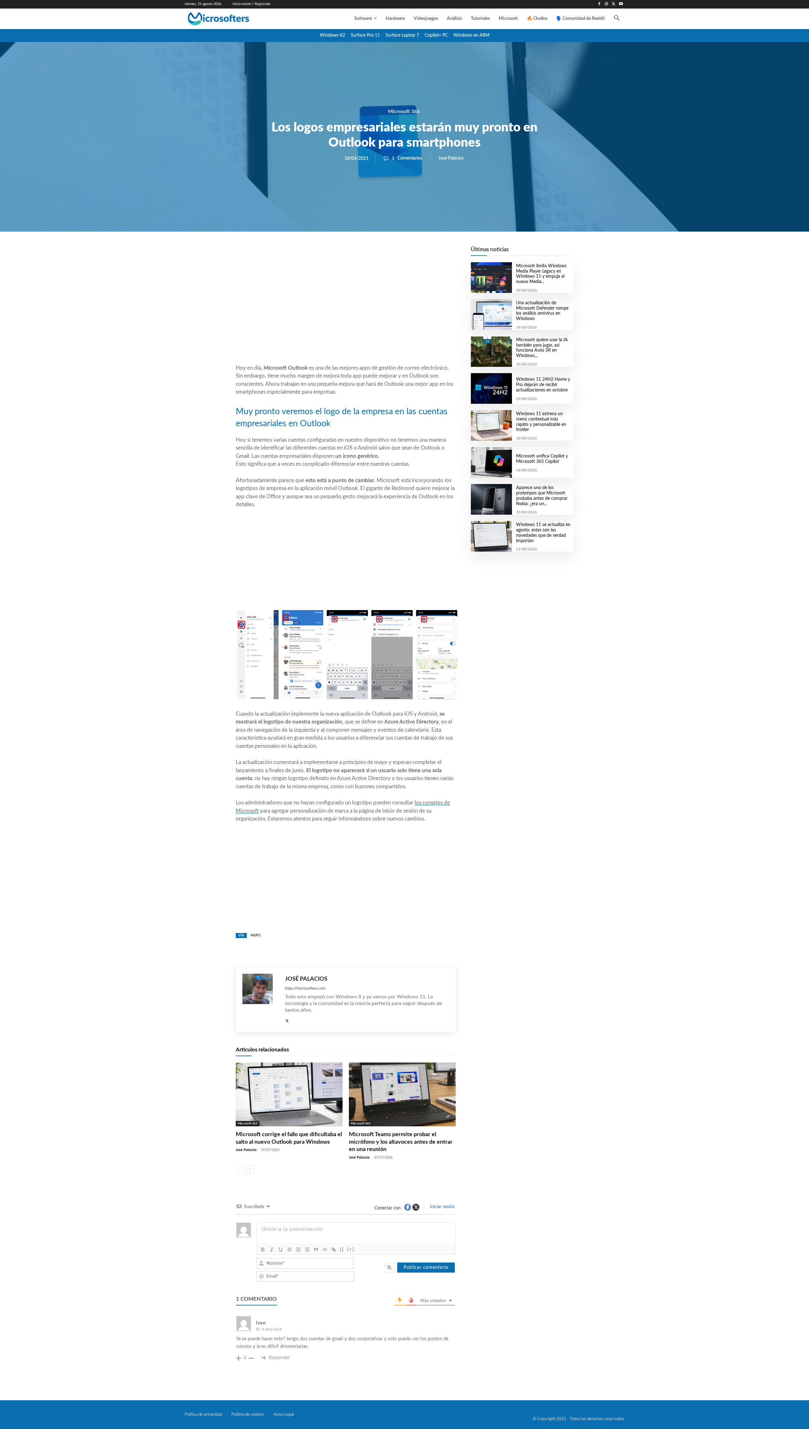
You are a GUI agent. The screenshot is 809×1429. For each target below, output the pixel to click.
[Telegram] (396, 253)
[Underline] (280, 1249)
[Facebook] (599, 4)
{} (342, 1249)
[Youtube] (620, 4)
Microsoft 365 (404, 111)
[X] (613, 4)
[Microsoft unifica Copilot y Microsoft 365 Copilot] (491, 462)
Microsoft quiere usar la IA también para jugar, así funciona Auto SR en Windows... (542, 348)
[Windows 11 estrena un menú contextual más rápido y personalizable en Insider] (491, 425)
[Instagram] (606, 4)
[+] (350, 1249)
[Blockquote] (316, 1249)
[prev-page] (240, 1169)
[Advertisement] (346, 313)
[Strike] (289, 1249)
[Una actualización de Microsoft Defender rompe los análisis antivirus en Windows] (491, 314)
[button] (616, 18)
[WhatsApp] (367, 253)
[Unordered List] (307, 1249)
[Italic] (271, 1249)
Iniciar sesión (442, 1207)
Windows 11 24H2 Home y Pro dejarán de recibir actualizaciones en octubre (543, 384)
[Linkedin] (381, 253)
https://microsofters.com (305, 988)
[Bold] (263, 1249)
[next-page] (250, 1169)
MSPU (255, 935)
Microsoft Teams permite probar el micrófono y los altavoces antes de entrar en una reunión (401, 1142)
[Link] (333, 1249)
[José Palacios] (260, 999)
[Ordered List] (298, 1249)
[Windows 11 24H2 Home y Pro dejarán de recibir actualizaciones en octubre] (491, 388)
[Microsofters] (233, 18)
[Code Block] (324, 1249)
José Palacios (451, 158)
